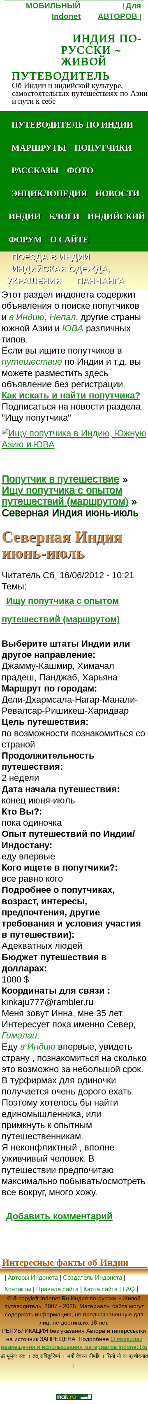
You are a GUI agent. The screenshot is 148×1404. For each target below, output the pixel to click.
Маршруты (39, 147)
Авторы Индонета (33, 1277)
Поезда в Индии (51, 257)
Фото (80, 170)
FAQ (129, 1288)
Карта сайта (100, 1288)
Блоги (64, 216)
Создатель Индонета (92, 1277)
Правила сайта (57, 1288)
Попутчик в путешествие (60, 478)
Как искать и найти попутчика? (71, 395)
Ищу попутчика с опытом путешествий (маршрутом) (65, 495)
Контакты (19, 1288)
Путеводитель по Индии (72, 124)
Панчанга (100, 281)
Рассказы (35, 170)
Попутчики (103, 147)
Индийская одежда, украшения (58, 275)
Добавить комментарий (59, 1216)
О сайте (69, 239)
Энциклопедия (49, 193)
